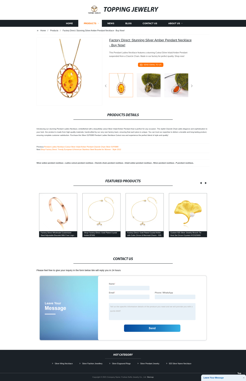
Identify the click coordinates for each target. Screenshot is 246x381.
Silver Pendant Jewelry (149, 363)
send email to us (152, 65)
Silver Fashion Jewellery (92, 363)
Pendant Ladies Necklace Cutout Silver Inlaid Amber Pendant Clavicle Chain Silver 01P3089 (81, 147)
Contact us (150, 23)
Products (90, 23)
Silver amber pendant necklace (50, 163)
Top (239, 374)
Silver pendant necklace (164, 163)
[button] (106, 86)
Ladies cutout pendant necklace (79, 163)
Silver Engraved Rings (121, 363)
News (110, 23)
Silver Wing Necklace (64, 363)
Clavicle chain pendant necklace (109, 163)
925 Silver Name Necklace (180, 363)
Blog (128, 23)
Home (69, 23)
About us (174, 23)
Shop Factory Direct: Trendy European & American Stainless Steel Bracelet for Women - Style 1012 (81, 149)
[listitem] (123, 84)
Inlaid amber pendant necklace (138, 163)
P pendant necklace (184, 163)
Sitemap (150, 377)
